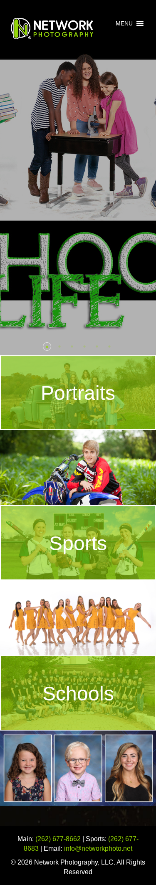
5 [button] (97, 346)
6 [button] (109, 346)
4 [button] (84, 346)
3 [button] (72, 346)
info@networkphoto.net (98, 848)
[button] (124, 23)
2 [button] (59, 346)
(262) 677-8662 (58, 838)
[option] (78, 177)
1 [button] (47, 346)
